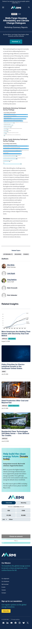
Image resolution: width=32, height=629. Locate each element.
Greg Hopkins (21, 34)
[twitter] (28, 623)
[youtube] (11, 623)
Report (14, 14)
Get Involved (5, 584)
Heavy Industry (14, 405)
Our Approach (5, 578)
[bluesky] (23, 623)
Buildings (18, 254)
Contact (4, 593)
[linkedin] (7, 623)
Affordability (8, 254)
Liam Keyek (14, 34)
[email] (3, 623)
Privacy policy (15, 619)
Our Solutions (5, 581)
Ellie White (8, 34)
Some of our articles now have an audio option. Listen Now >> (16, 2)
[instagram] (19, 623)
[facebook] (15, 623)
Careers (4, 590)
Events (3, 587)
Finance (25, 254)
